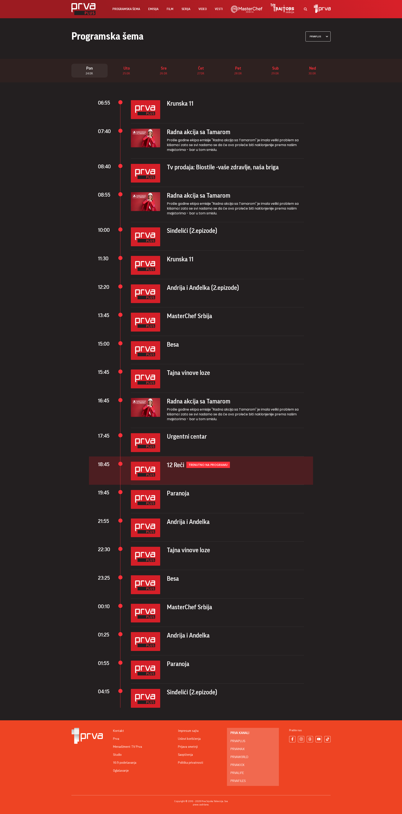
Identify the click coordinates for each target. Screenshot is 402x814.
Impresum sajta (188, 730)
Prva (116, 738)
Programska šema (126, 9)
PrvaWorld (239, 757)
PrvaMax (238, 749)
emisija (153, 9)
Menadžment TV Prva (127, 746)
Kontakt (118, 730)
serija (186, 9)
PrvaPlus (238, 741)
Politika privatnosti (190, 762)
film (170, 9)
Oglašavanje (121, 770)
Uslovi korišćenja (189, 738)
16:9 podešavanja (124, 762)
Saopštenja (185, 754)
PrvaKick (238, 765)
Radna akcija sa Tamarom (198, 132)
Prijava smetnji (188, 746)
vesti (219, 9)
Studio (117, 754)
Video (202, 9)
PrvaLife (237, 773)
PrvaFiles (238, 781)
